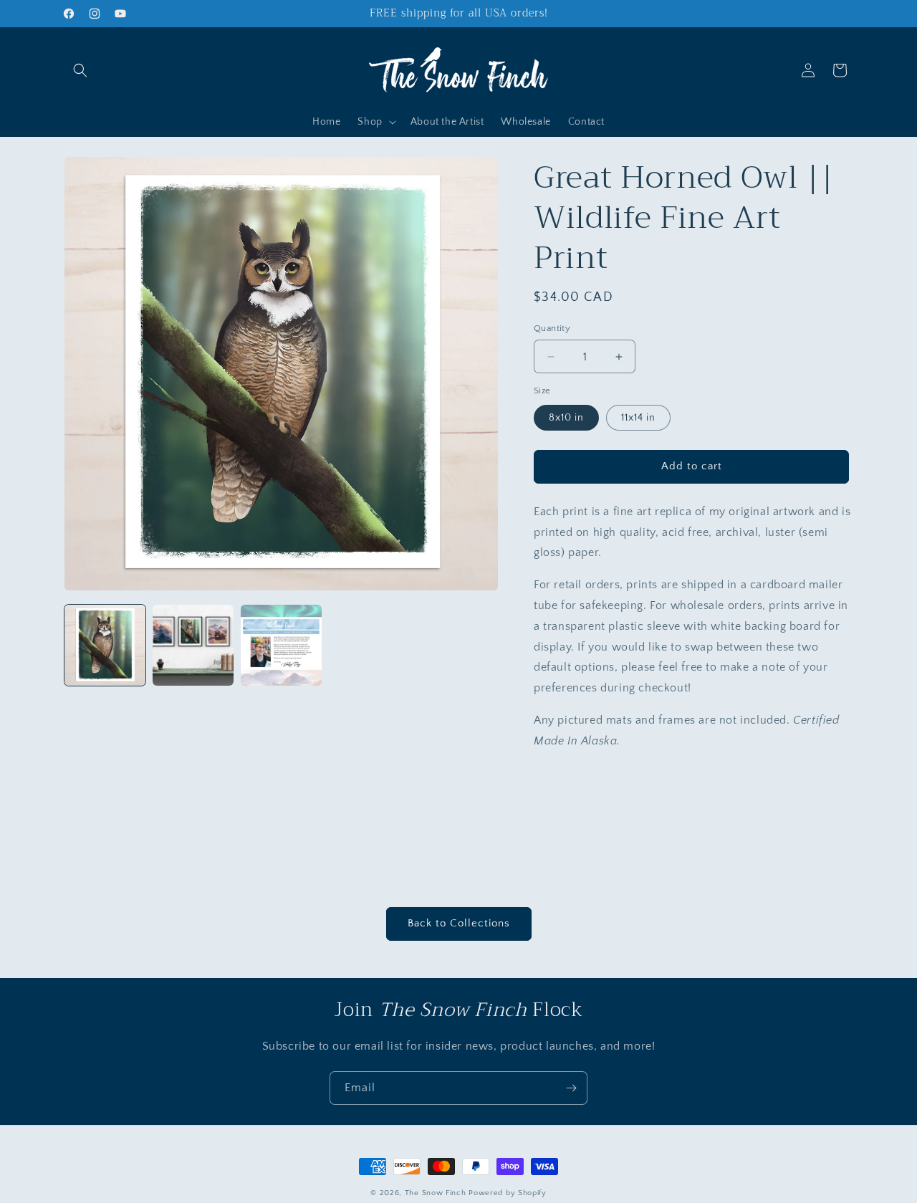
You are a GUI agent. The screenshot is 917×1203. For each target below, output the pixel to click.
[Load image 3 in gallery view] (281, 645)
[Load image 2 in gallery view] (193, 645)
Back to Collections (459, 923)
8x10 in (566, 417)
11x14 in (638, 417)
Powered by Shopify (508, 1193)
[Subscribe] (571, 1088)
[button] (80, 70)
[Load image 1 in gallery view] (104, 645)
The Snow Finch (435, 1193)
